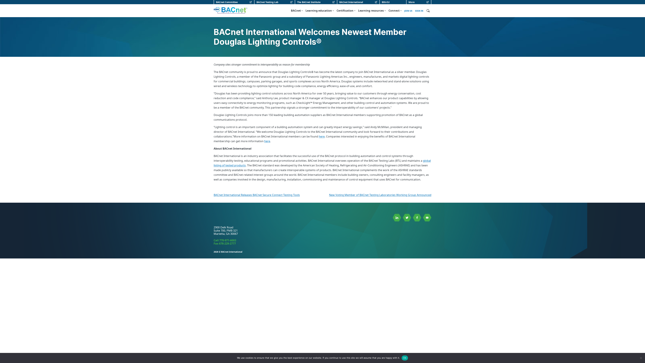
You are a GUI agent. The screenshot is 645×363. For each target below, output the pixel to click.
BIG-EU (386, 2)
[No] (640, 358)
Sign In (419, 11)
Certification (345, 10)
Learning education (319, 10)
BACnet (296, 10)
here (322, 136)
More (411, 2)
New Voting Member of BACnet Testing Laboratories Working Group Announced (380, 195)
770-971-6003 (227, 240)
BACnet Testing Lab (267, 2)
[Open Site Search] (428, 11)
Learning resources (371, 10)
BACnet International (351, 2)
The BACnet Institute (308, 2)
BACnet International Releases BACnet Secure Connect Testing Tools (257, 195)
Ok (404, 357)
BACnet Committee (227, 2)
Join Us (408, 11)
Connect (394, 10)
